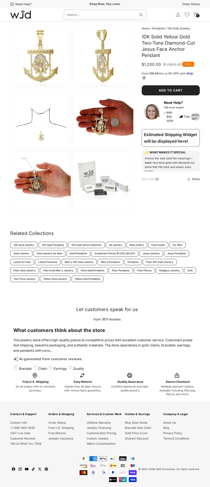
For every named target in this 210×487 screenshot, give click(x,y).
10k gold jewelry (178, 28)
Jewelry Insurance (60, 438)
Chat (187, 116)
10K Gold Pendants (53, 244)
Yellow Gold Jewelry (55, 278)
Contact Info (18, 422)
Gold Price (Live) (136, 433)
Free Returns (57, 433)
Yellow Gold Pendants (87, 278)
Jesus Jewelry (151, 253)
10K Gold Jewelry (24, 244)
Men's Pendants (110, 262)
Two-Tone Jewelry (25, 278)
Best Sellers (137, 244)
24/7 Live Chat (20, 433)
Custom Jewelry (97, 438)
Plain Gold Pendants (92, 270)
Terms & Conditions (176, 438)
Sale (190, 270)
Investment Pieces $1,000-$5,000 (115, 253)
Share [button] (196, 179)
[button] (171, 161)
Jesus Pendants (176, 253)
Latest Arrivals (22, 262)
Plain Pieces (144, 270)
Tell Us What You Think (26, 443)
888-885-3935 (170, 116)
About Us (169, 422)
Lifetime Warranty (99, 422)
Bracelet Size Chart (138, 427)
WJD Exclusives (165, 469)
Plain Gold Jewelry (25, 270)
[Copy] (157, 180)
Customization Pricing (101, 433)
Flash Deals (158, 244)
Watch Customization (101, 443)
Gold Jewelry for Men (49, 253)
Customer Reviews (22, 438)
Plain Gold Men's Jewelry (58, 270)
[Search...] (141, 14)
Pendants (158, 28)
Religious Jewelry (169, 270)
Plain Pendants (120, 270)
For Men (177, 244)
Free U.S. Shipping (61, 427)
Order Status (191, 4)
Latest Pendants (47, 262)
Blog (166, 427)
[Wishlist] (187, 14)
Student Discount (136, 438)
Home (146, 28)
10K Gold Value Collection (86, 244)
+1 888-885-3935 (22, 427)
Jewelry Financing (99, 427)
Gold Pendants (78, 253)
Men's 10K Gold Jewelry (79, 262)
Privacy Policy (172, 433)
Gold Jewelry (21, 253)
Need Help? (23, 4)
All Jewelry (115, 244)
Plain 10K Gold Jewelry (159, 262)
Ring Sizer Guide (136, 422)
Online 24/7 (195, 116)
